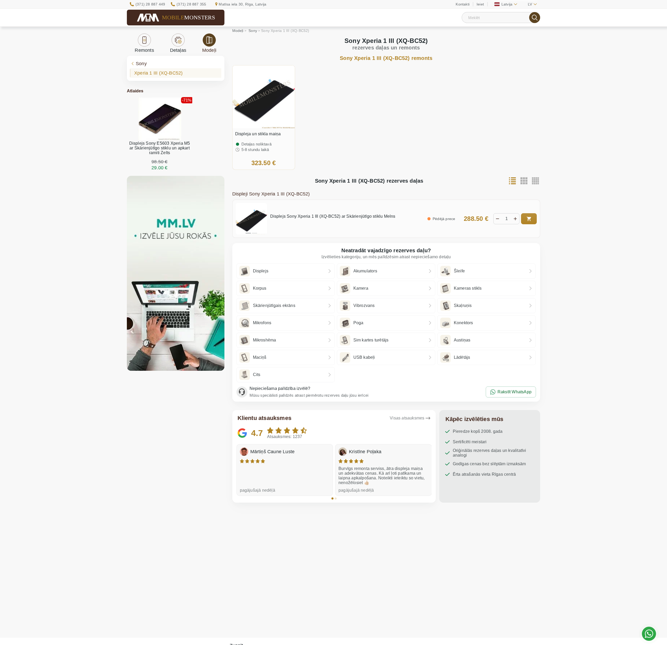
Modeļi (209, 50)
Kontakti (463, 4)
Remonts (144, 50)
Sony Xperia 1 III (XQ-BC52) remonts (386, 58)
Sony (141, 63)
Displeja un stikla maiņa (258, 134)
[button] (332, 498)
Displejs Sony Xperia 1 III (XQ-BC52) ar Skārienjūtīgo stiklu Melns (332, 216)
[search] (534, 17)
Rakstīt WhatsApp (515, 392)
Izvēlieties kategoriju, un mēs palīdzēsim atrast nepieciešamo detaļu (386, 257)
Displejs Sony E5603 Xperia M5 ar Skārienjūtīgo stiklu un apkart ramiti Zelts (159, 148)
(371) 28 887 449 (150, 4)
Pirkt (529, 218)
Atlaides (135, 91)
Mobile (188, 17)
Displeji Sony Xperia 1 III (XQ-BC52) (271, 194)
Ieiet (480, 4)
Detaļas (178, 50)
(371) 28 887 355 (191, 4)
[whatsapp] (649, 634)
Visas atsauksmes (407, 418)
